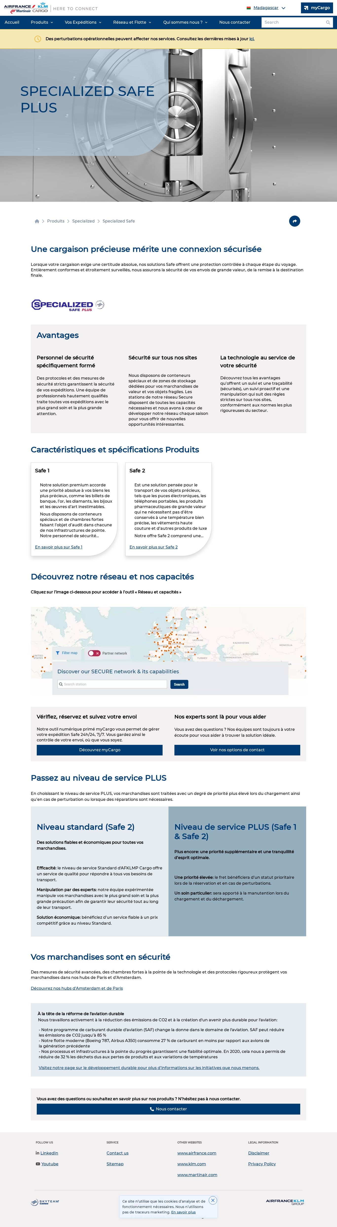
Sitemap (115, 1164)
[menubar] (127, 22)
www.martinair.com (197, 1174)
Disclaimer (258, 1153)
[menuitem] (12, 22)
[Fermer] (212, 1200)
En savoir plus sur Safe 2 (154, 547)
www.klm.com (191, 1164)
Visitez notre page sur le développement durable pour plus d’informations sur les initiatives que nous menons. (149, 1067)
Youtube (49, 1164)
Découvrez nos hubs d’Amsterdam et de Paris (77, 988)
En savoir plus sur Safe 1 (58, 547)
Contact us (118, 1153)
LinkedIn (49, 1153)
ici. (252, 39)
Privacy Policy (262, 1164)
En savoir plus (183, 1212)
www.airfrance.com (196, 1153)
